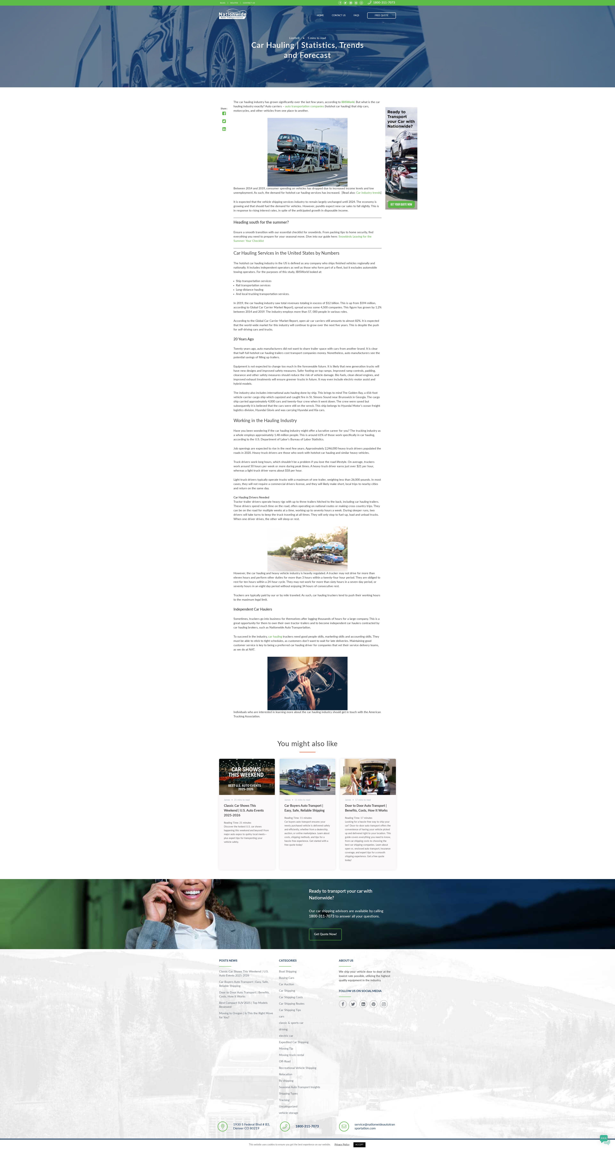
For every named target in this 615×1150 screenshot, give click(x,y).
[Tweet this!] (224, 121)
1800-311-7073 (384, 2)
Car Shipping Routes (291, 1003)
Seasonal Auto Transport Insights (299, 1087)
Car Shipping (287, 990)
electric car (286, 1036)
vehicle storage (288, 1113)
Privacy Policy (342, 1144)
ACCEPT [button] (359, 1145)
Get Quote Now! (325, 934)
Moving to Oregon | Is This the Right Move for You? (246, 1015)
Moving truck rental (291, 1055)
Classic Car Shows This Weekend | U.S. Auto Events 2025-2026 (244, 810)
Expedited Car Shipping (293, 1042)
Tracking (284, 1100)
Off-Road (285, 1061)
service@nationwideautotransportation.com (375, 1126)
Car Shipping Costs (291, 997)
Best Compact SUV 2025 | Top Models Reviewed (243, 1005)
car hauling (275, 636)
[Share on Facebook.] (224, 114)
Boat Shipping (287, 971)
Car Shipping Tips (290, 1010)
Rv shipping (286, 1080)
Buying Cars (286, 978)
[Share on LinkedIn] (224, 129)
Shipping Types (288, 1093)
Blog (222, 3)
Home (320, 15)
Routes (234, 3)
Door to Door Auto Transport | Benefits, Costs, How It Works (244, 994)
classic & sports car (291, 1023)
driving (283, 1029)
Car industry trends (368, 192)
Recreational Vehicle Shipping (297, 1068)
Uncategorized (288, 1106)
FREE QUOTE (381, 15)
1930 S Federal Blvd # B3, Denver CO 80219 (251, 1126)
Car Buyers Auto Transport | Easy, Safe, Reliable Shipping (244, 984)
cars (281, 1016)
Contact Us (249, 3)
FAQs (356, 15)
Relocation (285, 1074)
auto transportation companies (304, 106)
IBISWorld (347, 102)
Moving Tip (286, 1048)
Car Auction (286, 984)
